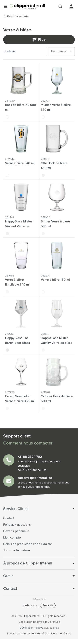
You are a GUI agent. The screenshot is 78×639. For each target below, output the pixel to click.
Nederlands (30, 605)
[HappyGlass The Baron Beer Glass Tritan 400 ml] (21, 314)
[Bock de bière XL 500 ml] (21, 81)
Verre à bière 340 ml (19, 163)
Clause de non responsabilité (26, 633)
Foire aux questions (17, 524)
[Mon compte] (71, 6)
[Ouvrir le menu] (5, 6)
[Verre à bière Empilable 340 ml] (21, 255)
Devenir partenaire (16, 531)
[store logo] (39, 599)
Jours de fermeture (16, 550)
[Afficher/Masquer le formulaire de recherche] (60, 6)
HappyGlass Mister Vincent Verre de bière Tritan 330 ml (18, 226)
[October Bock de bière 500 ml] (57, 372)
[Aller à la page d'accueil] (27, 6)
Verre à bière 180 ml (55, 279)
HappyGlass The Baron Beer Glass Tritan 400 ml (17, 342)
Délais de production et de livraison (28, 544)
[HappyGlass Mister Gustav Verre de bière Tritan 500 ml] (57, 314)
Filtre (42, 39)
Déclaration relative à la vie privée (39, 622)
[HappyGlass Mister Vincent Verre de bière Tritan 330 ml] (21, 197)
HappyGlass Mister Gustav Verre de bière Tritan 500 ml (56, 342)
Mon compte (12, 537)
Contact (8, 518)
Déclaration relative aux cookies (39, 627)
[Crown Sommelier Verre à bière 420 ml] (21, 372)
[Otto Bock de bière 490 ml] (57, 139)
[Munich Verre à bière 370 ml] (57, 81)
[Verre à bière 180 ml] (57, 255)
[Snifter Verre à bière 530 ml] (57, 197)
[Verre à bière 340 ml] (21, 139)
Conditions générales (58, 633)
